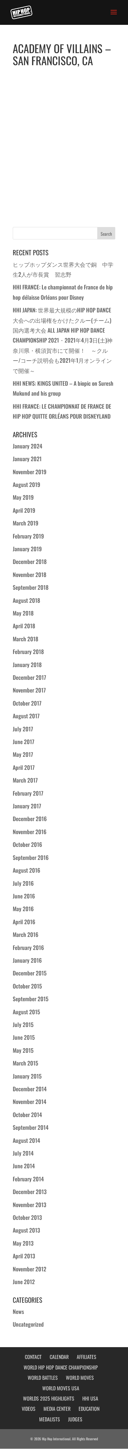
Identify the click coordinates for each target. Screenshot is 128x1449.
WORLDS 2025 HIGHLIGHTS (48, 1398)
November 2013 (29, 1205)
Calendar (59, 1356)
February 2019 (28, 536)
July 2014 (23, 1153)
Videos (28, 1408)
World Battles (43, 1377)
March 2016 (25, 934)
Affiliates (86, 1356)
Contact (33, 1356)
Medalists (49, 1419)
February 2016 (28, 947)
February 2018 (28, 651)
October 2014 (27, 1115)
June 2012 (24, 1282)
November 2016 (29, 832)
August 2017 (26, 716)
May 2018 (23, 613)
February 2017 (28, 793)
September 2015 (30, 999)
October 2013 (27, 1217)
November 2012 (29, 1269)
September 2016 (30, 857)
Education (89, 1408)
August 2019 (26, 484)
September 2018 (30, 587)
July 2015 (23, 1024)
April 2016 (24, 922)
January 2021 (27, 459)
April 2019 (24, 510)
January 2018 (27, 665)
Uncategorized (28, 1324)
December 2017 (29, 677)
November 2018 (29, 574)
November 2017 (29, 690)
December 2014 (30, 1089)
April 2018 (24, 626)
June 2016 (24, 896)
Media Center (57, 1408)
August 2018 (26, 600)
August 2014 (26, 1140)
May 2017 (23, 754)
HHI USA (90, 1398)
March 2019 (25, 523)
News (18, 1311)
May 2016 (23, 909)
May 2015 (23, 1050)
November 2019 (29, 472)
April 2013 (24, 1256)
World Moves (80, 1377)
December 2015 (30, 973)
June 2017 (23, 742)
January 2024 (27, 446)
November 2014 (29, 1101)
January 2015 (27, 1076)
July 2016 (23, 883)
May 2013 (23, 1243)
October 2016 (27, 844)
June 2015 (24, 1037)
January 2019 (27, 549)
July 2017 (23, 729)
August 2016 (26, 870)
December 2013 (30, 1192)
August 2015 (26, 1012)
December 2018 (30, 561)
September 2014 (30, 1127)
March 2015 (25, 1063)
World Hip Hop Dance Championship (61, 1367)
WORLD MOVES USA (60, 1388)
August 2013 (26, 1230)
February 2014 (28, 1179)
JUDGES (75, 1419)
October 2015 (27, 986)
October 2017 (27, 703)
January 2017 (27, 806)
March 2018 (25, 639)
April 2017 (23, 767)
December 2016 (30, 819)
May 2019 (23, 497)
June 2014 (24, 1166)
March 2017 (25, 780)
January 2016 (27, 960)
